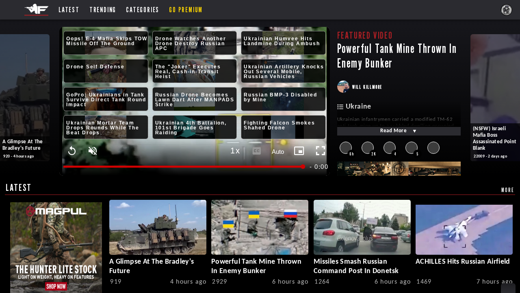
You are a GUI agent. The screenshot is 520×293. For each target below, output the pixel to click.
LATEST (19, 187)
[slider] (183, 167)
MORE (507, 189)
